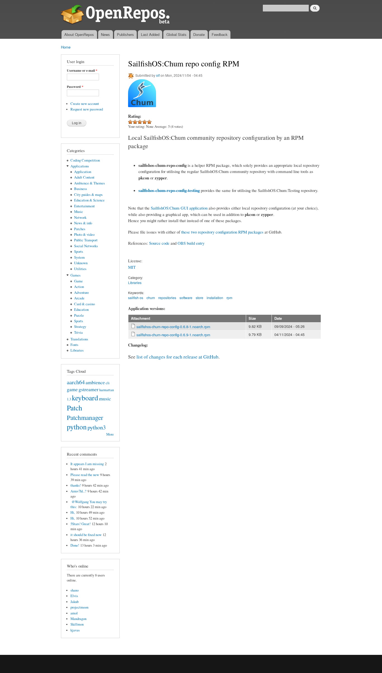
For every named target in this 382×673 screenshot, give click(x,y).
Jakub (74, 601)
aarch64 (76, 382)
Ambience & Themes (89, 183)
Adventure (81, 292)
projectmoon (79, 607)
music (105, 398)
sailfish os (135, 297)
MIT (132, 267)
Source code (159, 243)
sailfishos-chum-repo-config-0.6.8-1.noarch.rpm (173, 326)
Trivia (78, 332)
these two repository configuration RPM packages (222, 232)
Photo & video (84, 234)
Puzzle (79, 315)
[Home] (116, 15)
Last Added (150, 34)
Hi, (72, 512)
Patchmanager (85, 417)
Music (78, 211)
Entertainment (84, 206)
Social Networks (86, 246)
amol (74, 613)
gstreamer (88, 389)
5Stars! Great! (80, 523)
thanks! (75, 485)
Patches (79, 229)
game (72, 389)
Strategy (80, 326)
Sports (78, 251)
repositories (167, 297)
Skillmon (77, 624)
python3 (97, 427)
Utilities (80, 268)
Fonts (74, 344)
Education (81, 309)
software (186, 297)
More (110, 434)
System (79, 257)
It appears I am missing (87, 464)
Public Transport (86, 240)
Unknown (81, 263)
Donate (199, 34)
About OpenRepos (79, 34)
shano (74, 590)
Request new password (86, 109)
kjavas (75, 630)
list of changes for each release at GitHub (177, 356)
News (105, 34)
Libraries (77, 350)
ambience (95, 382)
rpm (229, 297)
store (199, 297)
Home (65, 47)
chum (151, 297)
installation (215, 297)
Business (80, 188)
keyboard (85, 397)
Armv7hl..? (78, 491)
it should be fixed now (86, 534)
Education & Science (89, 200)
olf (158, 75)
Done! (74, 545)
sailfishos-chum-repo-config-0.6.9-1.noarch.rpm (173, 334)
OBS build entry (191, 243)
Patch (74, 407)
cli (108, 383)
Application (82, 171)
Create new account (84, 103)
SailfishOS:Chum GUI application (179, 208)
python (77, 426)
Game (78, 281)
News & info (83, 223)
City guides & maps (88, 194)
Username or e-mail (82, 70)
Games (75, 275)
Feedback (220, 34)
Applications (79, 166)
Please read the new (84, 474)
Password (75, 87)
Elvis (74, 595)
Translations (79, 339)
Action (79, 286)
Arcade (79, 298)
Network (80, 217)
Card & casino (84, 304)
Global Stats (176, 34)
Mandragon (78, 618)
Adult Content (84, 177)
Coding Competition (85, 160)
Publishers (125, 34)
